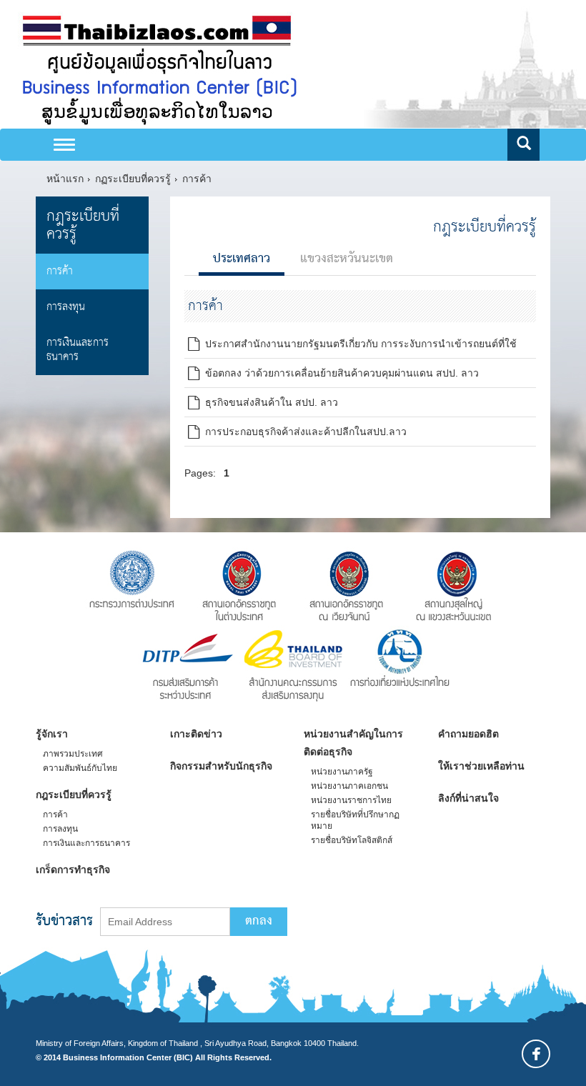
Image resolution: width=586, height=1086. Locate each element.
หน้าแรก (65, 178)
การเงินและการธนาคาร (77, 350)
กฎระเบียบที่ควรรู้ (82, 225)
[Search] (523, 145)
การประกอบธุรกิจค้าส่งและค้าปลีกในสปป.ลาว (303, 431)
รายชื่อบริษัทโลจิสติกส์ (351, 840)
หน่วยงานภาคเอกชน (349, 786)
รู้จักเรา (52, 733)
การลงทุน (65, 307)
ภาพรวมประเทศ (73, 754)
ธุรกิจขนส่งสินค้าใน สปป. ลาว (268, 402)
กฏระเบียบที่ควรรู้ (133, 178)
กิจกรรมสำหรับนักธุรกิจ (221, 766)
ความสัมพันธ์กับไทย (80, 768)
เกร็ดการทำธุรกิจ (73, 869)
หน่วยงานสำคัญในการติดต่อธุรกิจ (353, 742)
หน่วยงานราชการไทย (351, 800)
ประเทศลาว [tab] (241, 259)
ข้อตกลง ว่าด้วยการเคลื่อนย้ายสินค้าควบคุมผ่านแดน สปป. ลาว (339, 373)
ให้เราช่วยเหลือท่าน (481, 766)
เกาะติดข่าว (196, 733)
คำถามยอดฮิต (468, 733)
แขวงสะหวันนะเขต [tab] (346, 259)
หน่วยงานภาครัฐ (342, 772)
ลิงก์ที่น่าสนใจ (468, 798)
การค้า (197, 178)
